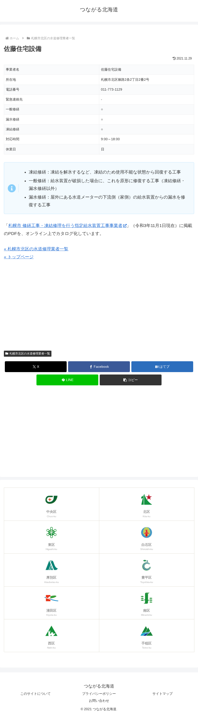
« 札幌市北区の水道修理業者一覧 (36, 249)
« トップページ (19, 256)
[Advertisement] (99, 307)
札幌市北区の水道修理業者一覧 (29, 353)
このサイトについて (35, 694)
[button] (131, 380)
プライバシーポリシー (99, 694)
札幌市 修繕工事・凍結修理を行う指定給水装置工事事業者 (65, 225)
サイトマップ (162, 694)
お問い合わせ (99, 701)
